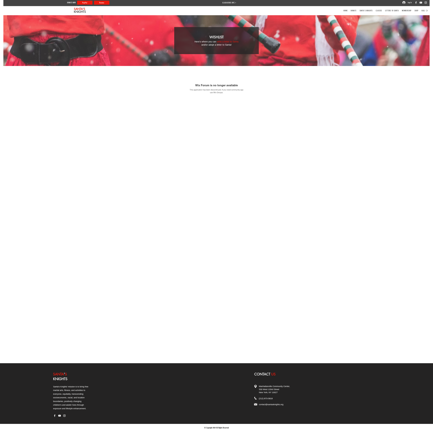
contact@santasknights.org (271, 404)
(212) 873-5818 (266, 398)
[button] (379, 10)
